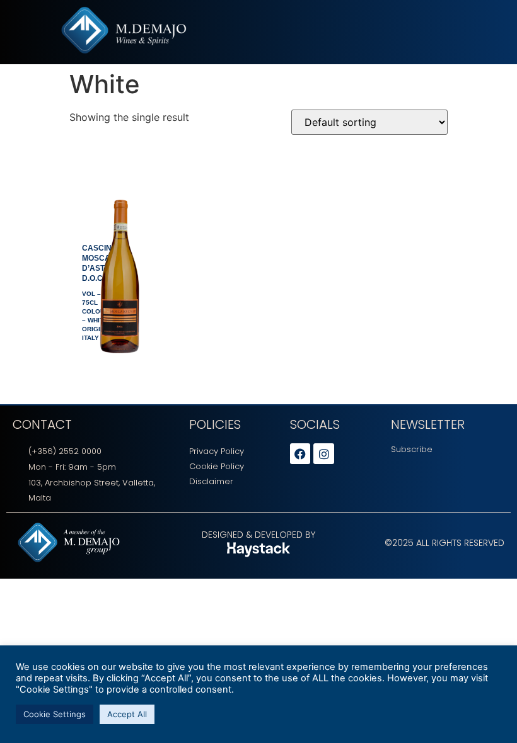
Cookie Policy (216, 466)
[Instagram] (323, 453)
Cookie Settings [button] (54, 714)
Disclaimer (211, 481)
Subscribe (412, 449)
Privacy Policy (216, 451)
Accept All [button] (127, 714)
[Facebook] (300, 453)
